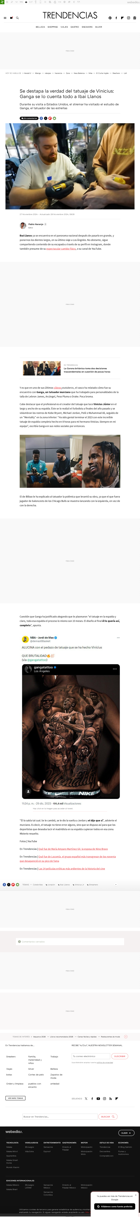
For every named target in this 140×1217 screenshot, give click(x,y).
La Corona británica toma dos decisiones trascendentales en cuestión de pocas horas (87, 370)
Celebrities (38, 884)
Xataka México (12, 1185)
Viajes (9, 1068)
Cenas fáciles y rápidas (87, 1037)
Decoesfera (105, 1151)
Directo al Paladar (66, 1148)
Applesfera (11, 1156)
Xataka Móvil (12, 1151)
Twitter (45, 118)
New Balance (79, 73)
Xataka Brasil (12, 1189)
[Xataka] (2, 2)
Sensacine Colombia (48, 1193)
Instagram (128, 18)
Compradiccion (106, 1156)
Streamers (93, 884)
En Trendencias (71, 365)
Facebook (116, 18)
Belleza (54, 1068)
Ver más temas (15, 1098)
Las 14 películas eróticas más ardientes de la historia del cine (72, 868)
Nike (90, 73)
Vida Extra (29, 1151)
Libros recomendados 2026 (62, 1037)
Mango (38, 73)
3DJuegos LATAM (29, 1186)
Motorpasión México (86, 1186)
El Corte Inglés (102, 73)
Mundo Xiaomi (12, 1167)
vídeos (58, 387)
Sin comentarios (30, 118)
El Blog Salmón (125, 1147)
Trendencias (105, 1147)
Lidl (125, 73)
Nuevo (11, 18)
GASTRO (75, 27)
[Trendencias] (70, 15)
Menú (5, 18)
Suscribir (119, 1056)
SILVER (98, 27)
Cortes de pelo (36, 1074)
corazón (51, 884)
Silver (31, 1068)
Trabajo (54, 1056)
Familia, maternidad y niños (35, 1059)
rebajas (48, 73)
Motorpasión (86, 1147)
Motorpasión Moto (86, 1152)
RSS (110, 1098)
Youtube (98, 1098)
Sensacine (48, 1147)
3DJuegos (29, 1147)
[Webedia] (13, 1131)
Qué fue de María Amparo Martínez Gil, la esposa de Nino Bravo (73, 849)
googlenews (134, 18)
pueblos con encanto (34, 1085)
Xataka (9, 1147)
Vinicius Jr (79, 884)
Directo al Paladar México (69, 1186)
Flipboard (122, 18)
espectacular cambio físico (61, 248)
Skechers (116, 73)
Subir (124, 1133)
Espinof (47, 1151)
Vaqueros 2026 (39, 1037)
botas (9, 1074)
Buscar (17, 18)
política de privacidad (105, 1062)
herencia (58, 73)
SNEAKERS (87, 27)
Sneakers (11, 1056)
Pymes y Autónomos (123, 1152)
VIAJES (64, 27)
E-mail (54, 118)
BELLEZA (40, 27)
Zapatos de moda (56, 1076)
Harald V (27, 73)
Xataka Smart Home (12, 1161)
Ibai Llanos (65, 884)
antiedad (54, 1083)
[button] (37, 224)
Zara (68, 73)
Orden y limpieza (14, 1083)
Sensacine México (48, 1186)
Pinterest (110, 18)
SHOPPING (53, 27)
